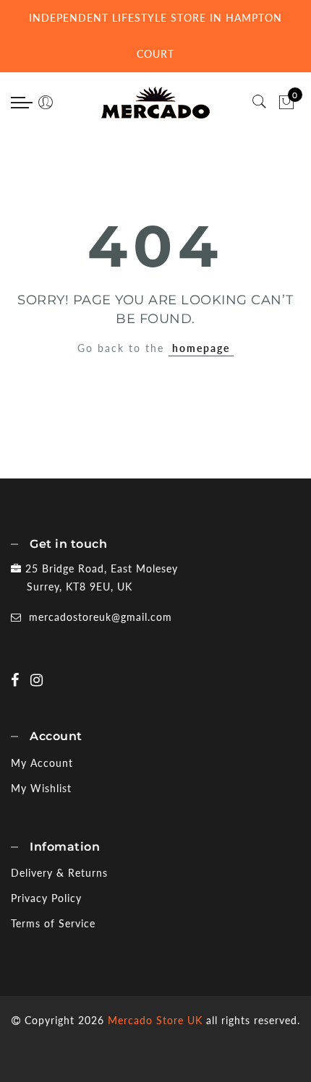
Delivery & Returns (59, 873)
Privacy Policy (46, 898)
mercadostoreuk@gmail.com (100, 617)
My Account (42, 763)
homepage (201, 348)
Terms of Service (53, 923)
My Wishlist (41, 788)
